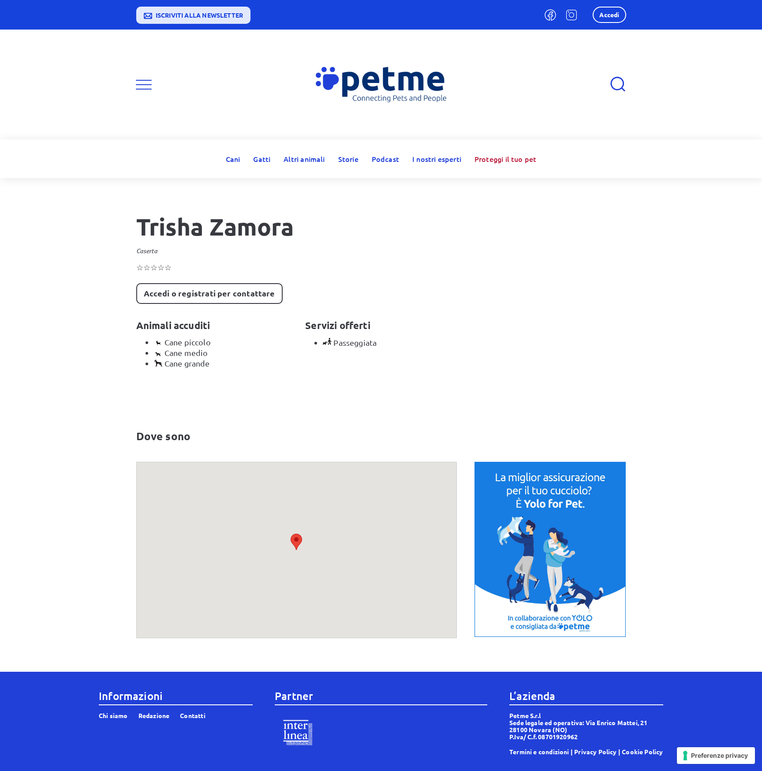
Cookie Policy (642, 752)
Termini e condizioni (539, 752)
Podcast (385, 159)
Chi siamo (113, 715)
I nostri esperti (436, 159)
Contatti (192, 715)
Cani (233, 159)
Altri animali (304, 159)
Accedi (609, 15)
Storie (348, 159)
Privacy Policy (595, 752)
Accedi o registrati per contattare (209, 293)
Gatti (261, 159)
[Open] (143, 84)
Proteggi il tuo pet (505, 159)
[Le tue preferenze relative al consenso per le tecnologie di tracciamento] (716, 755)
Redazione (154, 715)
